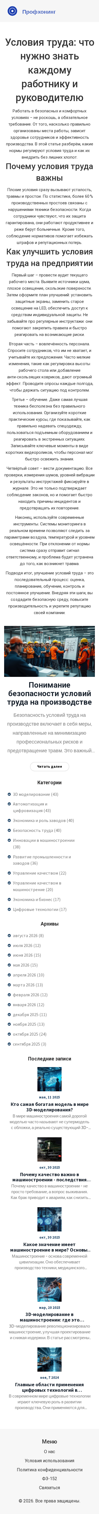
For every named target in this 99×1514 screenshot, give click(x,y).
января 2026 (28, 1004)
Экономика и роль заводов (43, 820)
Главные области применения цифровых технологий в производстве (49, 1387)
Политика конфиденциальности (49, 1469)
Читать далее (49, 766)
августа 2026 (28, 935)
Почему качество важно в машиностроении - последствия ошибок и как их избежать (49, 1177)
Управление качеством (39, 873)
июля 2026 (27, 945)
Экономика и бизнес (37, 899)
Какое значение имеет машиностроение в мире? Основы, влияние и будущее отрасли (49, 1247)
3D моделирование (35, 794)
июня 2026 (27, 955)
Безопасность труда (37, 830)
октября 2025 (29, 1034)
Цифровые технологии (40, 909)
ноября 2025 (29, 1024)
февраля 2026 (30, 994)
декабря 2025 (30, 1014)
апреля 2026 (28, 975)
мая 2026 (25, 965)
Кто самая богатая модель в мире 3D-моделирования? (50, 1107)
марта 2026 (28, 984)
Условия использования (49, 1460)
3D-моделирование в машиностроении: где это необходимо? (49, 1317)
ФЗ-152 (49, 1478)
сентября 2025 (29, 1044)
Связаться (49, 1487)
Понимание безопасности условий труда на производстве (49, 693)
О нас (49, 1451)
